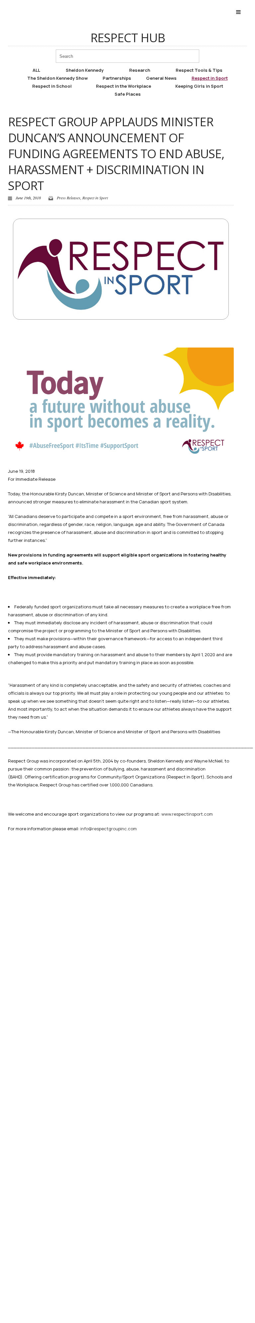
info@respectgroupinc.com (108, 829)
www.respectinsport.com (187, 814)
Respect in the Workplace (123, 86)
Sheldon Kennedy (85, 70)
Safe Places (128, 94)
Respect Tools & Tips (199, 70)
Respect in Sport (210, 78)
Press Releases (68, 197)
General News (161, 78)
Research (139, 70)
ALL (36, 70)
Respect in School (52, 86)
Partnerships (117, 78)
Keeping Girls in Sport (199, 86)
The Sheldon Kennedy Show (57, 78)
